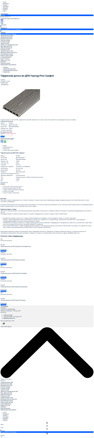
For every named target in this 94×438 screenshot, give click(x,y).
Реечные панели (5, 40)
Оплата (5, 5)
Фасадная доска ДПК (6, 38)
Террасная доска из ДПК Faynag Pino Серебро (14, 273)
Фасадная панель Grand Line (9, 52)
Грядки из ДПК (5, 43)
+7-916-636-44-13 (14, 18)
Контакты (6, 3)
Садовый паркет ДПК (7, 51)
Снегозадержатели (6, 57)
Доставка (6, 6)
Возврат (5, 8)
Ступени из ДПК (5, 41)
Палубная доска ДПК (6, 37)
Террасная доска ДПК (7, 35)
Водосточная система (7, 55)
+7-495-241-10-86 (5, 18)
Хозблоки (3, 61)
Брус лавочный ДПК (6, 46)
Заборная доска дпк (6, 47)
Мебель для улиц (5, 60)
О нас (4, 2)
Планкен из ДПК (5, 49)
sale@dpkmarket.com (9, 318)
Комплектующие (5, 63)
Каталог (5, 9)
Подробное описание (7, 121)
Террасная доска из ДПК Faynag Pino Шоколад (14, 286)
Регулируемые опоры (7, 54)
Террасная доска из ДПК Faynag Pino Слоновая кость (16, 246)
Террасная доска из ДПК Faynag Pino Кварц (13, 300)
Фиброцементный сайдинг (8, 64)
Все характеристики (6, 132)
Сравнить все (18, 236)
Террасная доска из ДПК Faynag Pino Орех (13, 260)
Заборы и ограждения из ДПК (9, 44)
